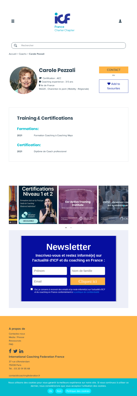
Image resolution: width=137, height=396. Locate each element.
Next (124, 205)
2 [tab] (71, 227)
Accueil (12, 53)
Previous (10, 205)
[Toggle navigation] (13, 21)
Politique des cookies (78, 391)
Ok (50, 391)
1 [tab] (66, 227)
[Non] (132, 387)
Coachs (23, 53)
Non (59, 391)
